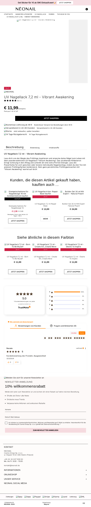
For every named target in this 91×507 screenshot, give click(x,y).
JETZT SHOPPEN (51, 118)
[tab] (14, 148)
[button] (6, 2)
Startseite (8, 14)
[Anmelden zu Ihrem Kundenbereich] (81, 9)
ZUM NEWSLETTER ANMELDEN (45, 430)
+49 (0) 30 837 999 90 (13, 459)
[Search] (75, 9)
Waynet (46, 504)
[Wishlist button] (29, 191)
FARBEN (51, 14)
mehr (45, 219)
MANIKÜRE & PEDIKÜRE (24, 14)
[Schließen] (86, 2)
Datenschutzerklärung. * (52, 424)
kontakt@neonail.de (12, 465)
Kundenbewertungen (24, 301)
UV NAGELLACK (40, 14)
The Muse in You (63, 14)
